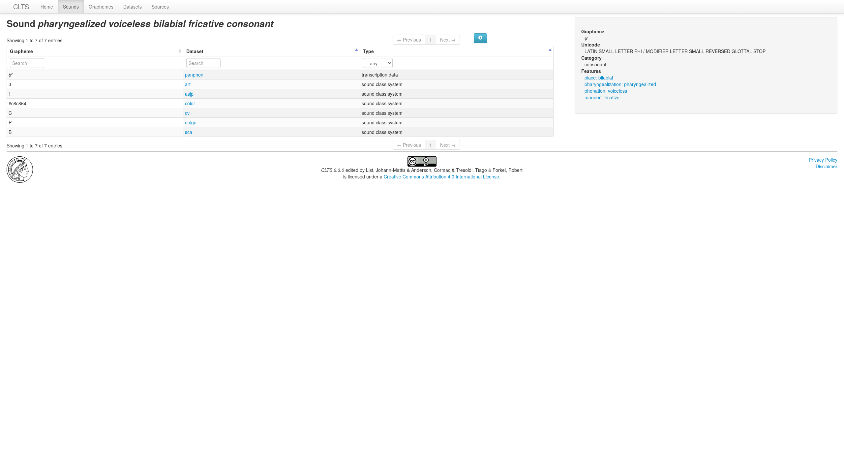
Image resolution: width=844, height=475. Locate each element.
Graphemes (101, 6)
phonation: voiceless (606, 90)
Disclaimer (826, 166)
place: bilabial (599, 77)
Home (47, 6)
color (190, 103)
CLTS (21, 6)
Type (368, 51)
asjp (189, 93)
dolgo (190, 122)
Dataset (194, 51)
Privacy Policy (823, 159)
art (188, 84)
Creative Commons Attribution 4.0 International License (441, 176)
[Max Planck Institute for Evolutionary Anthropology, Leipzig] (20, 169)
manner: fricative (602, 97)
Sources (160, 6)
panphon (194, 74)
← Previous (409, 39)
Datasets (132, 6)
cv (187, 113)
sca (188, 132)
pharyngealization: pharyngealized (620, 84)
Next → (448, 39)
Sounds (71, 6)
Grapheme (21, 51)
